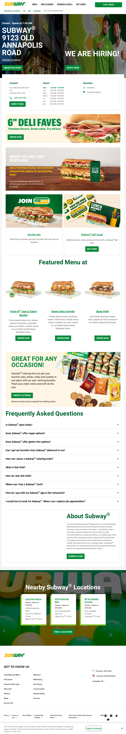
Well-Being (37, 679)
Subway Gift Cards (92, 234)
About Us (7, 689)
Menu (34, 4)
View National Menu (12, 675)
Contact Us (8, 703)
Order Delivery (12, 67)
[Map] (33, 536)
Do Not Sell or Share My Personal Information (80, 716)
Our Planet (37, 684)
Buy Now (92, 249)
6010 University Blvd (62, 600)
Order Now (15, 137)
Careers (36, 698)
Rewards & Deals (64, 4)
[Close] (122, 728)
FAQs (102, 715)
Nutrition (37, 675)
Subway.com (76, 556)
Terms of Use (15, 716)
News (6, 698)
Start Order (108, 5)
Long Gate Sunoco (33, 599)
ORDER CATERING (22, 395)
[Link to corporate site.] (14, 663)
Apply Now (73, 67)
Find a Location (63, 632)
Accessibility (27, 715)
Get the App (34, 234)
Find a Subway (47, 4)
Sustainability (39, 694)
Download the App (11, 684)
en (98, 681)
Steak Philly (102, 311)
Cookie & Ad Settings (38, 716)
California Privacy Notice (56, 716)
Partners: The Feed (103, 671)
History (7, 694)
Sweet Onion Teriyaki (63, 311)
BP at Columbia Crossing (91, 600)
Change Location (11, 59)
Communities (39, 689)
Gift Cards (81, 4)
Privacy (6, 715)
